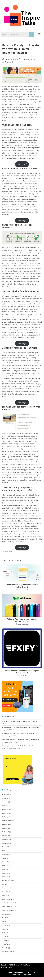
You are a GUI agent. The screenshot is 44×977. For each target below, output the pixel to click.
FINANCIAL (5, 836)
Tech (3, 933)
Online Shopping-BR (8, 903)
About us (16, 975)
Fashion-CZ (5, 828)
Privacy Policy (32, 972)
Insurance (5, 892)
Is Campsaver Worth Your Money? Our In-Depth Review (19, 721)
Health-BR (5, 869)
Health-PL (5, 877)
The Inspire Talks (10, 59)
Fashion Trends (7, 821)
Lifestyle (4, 895)
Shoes (4, 922)
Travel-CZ (5, 944)
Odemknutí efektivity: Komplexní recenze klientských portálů (22, 585)
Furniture (5, 854)
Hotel (4, 884)
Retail (4, 918)
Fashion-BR (5, 824)
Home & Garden (7, 880)
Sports (4, 929)
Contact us (27, 975)
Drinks (4, 806)
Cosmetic (5, 802)
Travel (4, 936)
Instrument (5, 888)
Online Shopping (7, 899)
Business (5, 798)
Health (4, 862)
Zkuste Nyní (22, 164)
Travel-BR (5, 940)
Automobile (5, 794)
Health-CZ (5, 873)
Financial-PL (6, 847)
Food (3, 850)
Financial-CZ (9, 62)
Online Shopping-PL (8, 910)
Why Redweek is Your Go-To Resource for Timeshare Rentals (20, 727)
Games (4, 858)
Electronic (5, 813)
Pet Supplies (6, 914)
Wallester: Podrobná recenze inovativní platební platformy (22, 620)
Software (5, 925)
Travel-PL (5, 948)
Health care (5, 865)
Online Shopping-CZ (8, 907)
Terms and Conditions (15, 972)
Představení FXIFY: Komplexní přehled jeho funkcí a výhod (22, 671)
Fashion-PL (5, 832)
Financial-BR (6, 839)
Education (5, 809)
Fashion (4, 817)
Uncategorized (6, 951)
